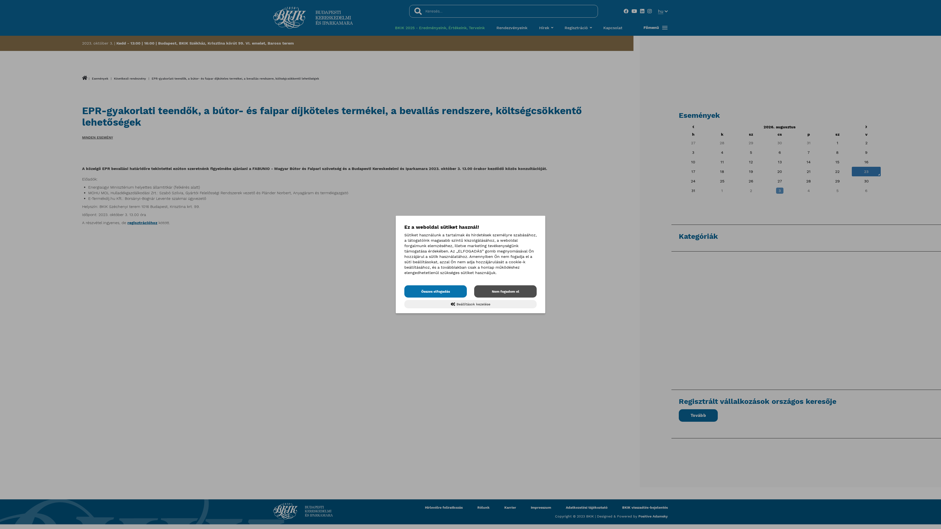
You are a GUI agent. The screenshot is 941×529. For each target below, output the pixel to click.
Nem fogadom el (505, 291)
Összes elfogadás (435, 291)
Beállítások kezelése (472, 304)
